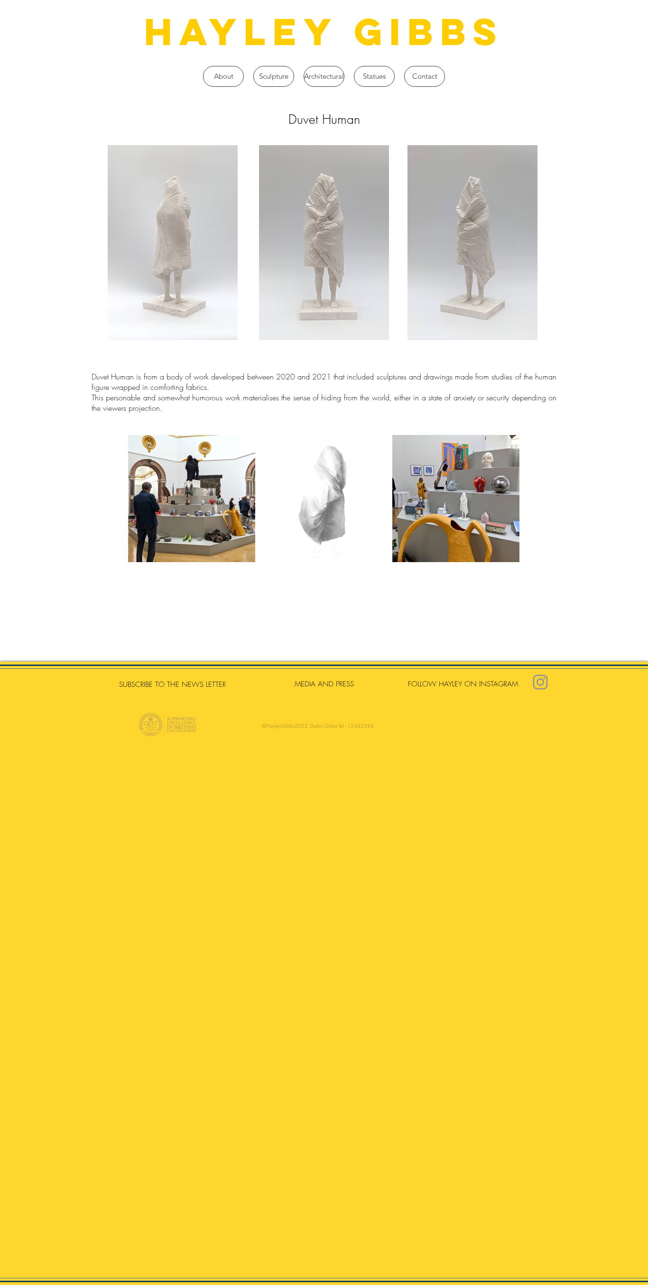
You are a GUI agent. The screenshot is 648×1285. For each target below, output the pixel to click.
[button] (273, 76)
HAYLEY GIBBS (324, 31)
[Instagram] (540, 682)
